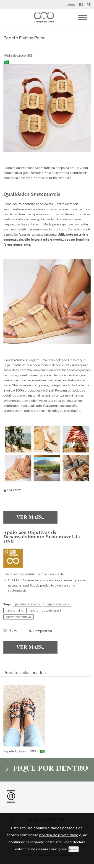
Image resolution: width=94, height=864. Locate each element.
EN (81, 4)
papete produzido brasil (45, 610)
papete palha (14, 610)
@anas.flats (12, 490)
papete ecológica (57, 604)
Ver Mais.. (30, 517)
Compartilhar (42, 631)
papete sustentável (18, 617)
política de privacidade (58, 835)
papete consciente (27, 604)
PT (88, 4)
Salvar (14, 630)
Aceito (73, 849)
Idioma (71, 4)
